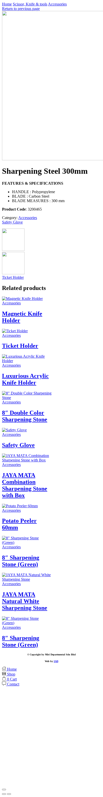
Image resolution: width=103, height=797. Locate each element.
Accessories (57, 4)
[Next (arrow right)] (9, 794)
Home (7, 4)
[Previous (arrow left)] (4, 794)
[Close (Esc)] (4, 789)
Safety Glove (12, 222)
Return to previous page (21, 8)
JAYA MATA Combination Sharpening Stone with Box (24, 485)
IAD (56, 661)
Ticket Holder (13, 277)
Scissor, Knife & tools (30, 4)
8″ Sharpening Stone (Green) (20, 561)
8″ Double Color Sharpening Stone (24, 416)
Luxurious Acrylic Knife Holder (25, 379)
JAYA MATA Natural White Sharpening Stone (24, 601)
